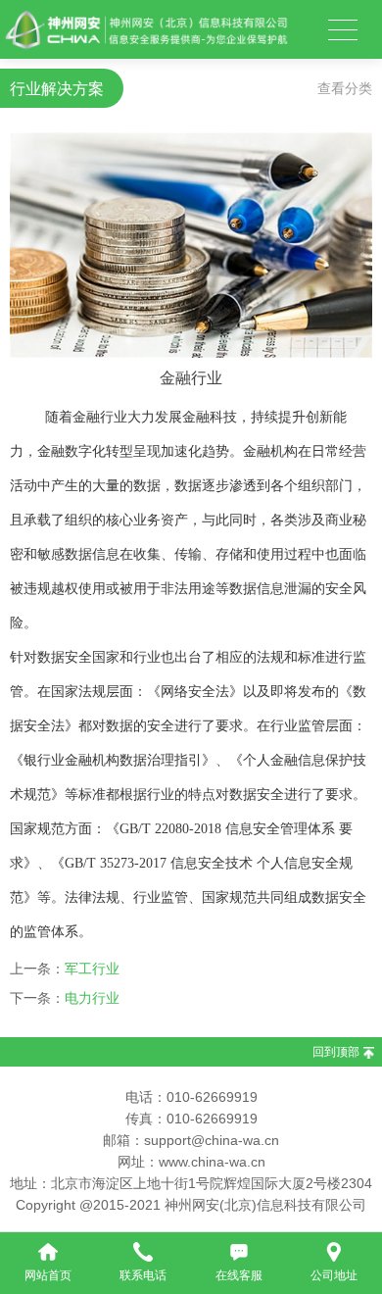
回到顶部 (335, 1052)
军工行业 (92, 968)
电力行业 (92, 998)
